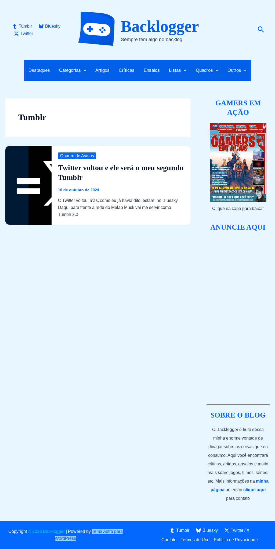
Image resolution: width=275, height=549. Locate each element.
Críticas (127, 70)
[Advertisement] (238, 318)
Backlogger (160, 26)
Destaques (39, 70)
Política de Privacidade (236, 539)
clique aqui (254, 489)
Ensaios (152, 70)
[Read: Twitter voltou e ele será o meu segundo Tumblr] (28, 185)
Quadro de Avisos (77, 156)
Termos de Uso (195, 539)
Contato (168, 539)
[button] (261, 30)
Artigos (102, 70)
